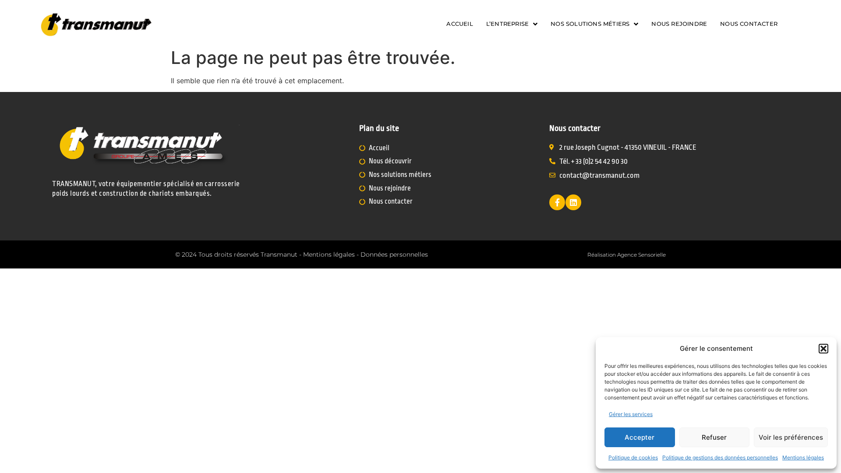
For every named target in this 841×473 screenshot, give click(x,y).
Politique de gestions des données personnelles (720, 457)
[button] (823, 348)
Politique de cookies (633, 457)
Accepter (639, 437)
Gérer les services (631, 414)
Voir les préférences (791, 437)
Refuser (714, 437)
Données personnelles (394, 254)
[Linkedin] (573, 202)
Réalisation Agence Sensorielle (626, 254)
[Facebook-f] (557, 202)
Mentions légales (803, 457)
